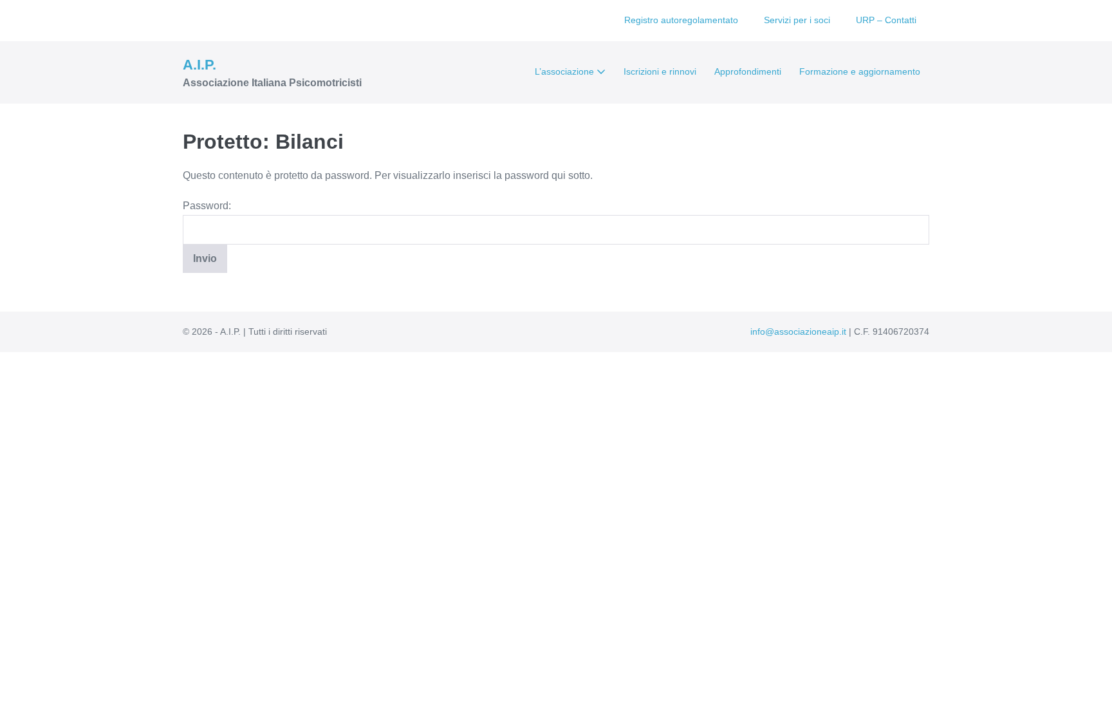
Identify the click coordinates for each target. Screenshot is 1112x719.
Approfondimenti (747, 71)
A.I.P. (199, 65)
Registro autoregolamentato (681, 20)
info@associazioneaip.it (798, 331)
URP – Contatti (886, 20)
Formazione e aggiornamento (859, 71)
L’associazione (566, 71)
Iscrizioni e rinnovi (660, 71)
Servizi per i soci (797, 20)
